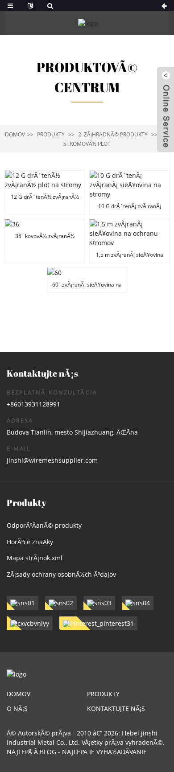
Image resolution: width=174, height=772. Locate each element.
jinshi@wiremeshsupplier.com (52, 460)
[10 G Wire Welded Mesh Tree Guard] (129, 192)
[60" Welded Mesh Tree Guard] (87, 280)
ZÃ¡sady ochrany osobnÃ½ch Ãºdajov (61, 574)
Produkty (51, 134)
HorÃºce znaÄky (30, 542)
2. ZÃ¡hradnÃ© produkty (113, 134)
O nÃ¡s (17, 708)
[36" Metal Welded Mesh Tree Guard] (44, 241)
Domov (15, 134)
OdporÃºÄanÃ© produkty (44, 525)
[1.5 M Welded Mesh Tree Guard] (129, 241)
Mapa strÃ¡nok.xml (34, 558)
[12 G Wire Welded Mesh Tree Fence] (44, 192)
